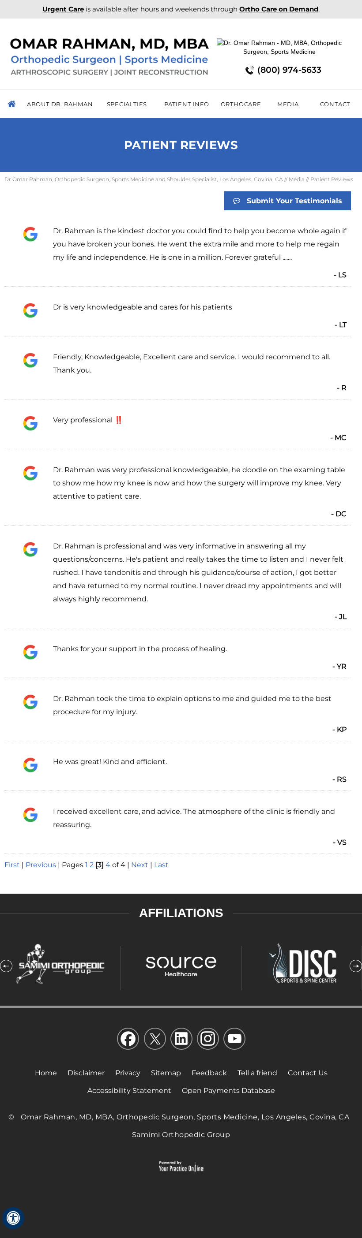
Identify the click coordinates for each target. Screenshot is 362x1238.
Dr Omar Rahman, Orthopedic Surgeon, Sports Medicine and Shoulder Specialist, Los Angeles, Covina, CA (143, 179)
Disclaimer (86, 1073)
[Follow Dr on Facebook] (128, 1040)
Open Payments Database (228, 1090)
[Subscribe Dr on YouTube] (234, 1040)
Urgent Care (63, 9)
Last (161, 865)
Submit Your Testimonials (294, 201)
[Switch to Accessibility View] (13, 1218)
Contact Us (308, 1073)
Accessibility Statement (129, 1090)
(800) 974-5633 (289, 70)
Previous (41, 865)
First (12, 865)
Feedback (209, 1073)
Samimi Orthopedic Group (181, 1134)
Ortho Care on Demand (278, 9)
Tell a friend (257, 1073)
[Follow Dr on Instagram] (207, 1040)
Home (13, 104)
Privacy (127, 1073)
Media (297, 179)
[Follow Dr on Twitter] (154, 1040)
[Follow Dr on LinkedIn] (181, 1040)
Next (139, 865)
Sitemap (166, 1073)
